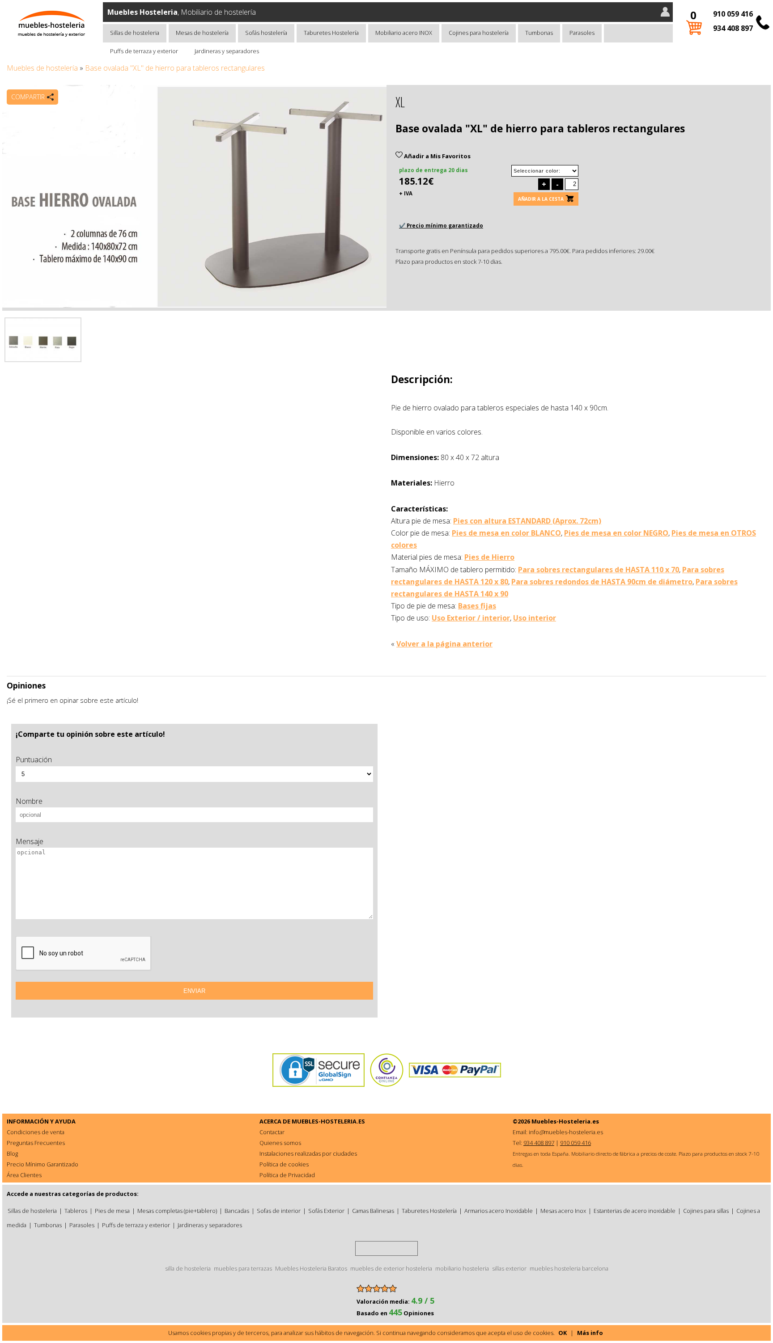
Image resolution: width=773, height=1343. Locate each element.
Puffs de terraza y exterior (144, 51)
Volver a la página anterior (444, 644)
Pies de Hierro (489, 557)
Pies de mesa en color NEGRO (616, 533)
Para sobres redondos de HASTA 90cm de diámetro (601, 582)
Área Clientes (24, 1175)
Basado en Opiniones (395, 1313)
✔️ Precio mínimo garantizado (441, 225)
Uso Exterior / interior (471, 618)
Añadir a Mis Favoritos (437, 156)
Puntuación (34, 759)
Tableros (75, 1211)
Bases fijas (477, 606)
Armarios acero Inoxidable (498, 1211)
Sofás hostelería (266, 33)
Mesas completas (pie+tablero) (177, 1211)
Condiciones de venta (35, 1132)
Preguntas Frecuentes (36, 1143)
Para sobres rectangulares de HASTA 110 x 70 (598, 569)
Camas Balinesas (373, 1211)
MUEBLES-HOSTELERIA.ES (328, 1121)
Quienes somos (280, 1143)
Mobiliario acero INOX (403, 33)
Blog (12, 1153)
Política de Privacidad (287, 1175)
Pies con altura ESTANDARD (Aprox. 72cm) (527, 521)
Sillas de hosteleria (134, 33)
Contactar (272, 1132)
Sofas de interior (279, 1211)
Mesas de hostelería (202, 33)
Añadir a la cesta (541, 199)
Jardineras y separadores (227, 51)
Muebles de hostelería (42, 68)
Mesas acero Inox (563, 1211)
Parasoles (582, 33)
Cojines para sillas (706, 1211)
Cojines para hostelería (479, 33)
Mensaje (29, 841)
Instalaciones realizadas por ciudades (308, 1153)
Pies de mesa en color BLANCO (506, 533)
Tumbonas (539, 33)
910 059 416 (733, 14)
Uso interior (534, 618)
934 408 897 (733, 28)
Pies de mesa (112, 1211)
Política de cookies (284, 1164)
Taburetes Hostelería (331, 33)
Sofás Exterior (326, 1211)
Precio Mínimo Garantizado (42, 1164)
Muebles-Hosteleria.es (565, 1121)
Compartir (28, 97)
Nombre (29, 801)
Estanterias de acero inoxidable (634, 1211)
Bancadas (237, 1211)
